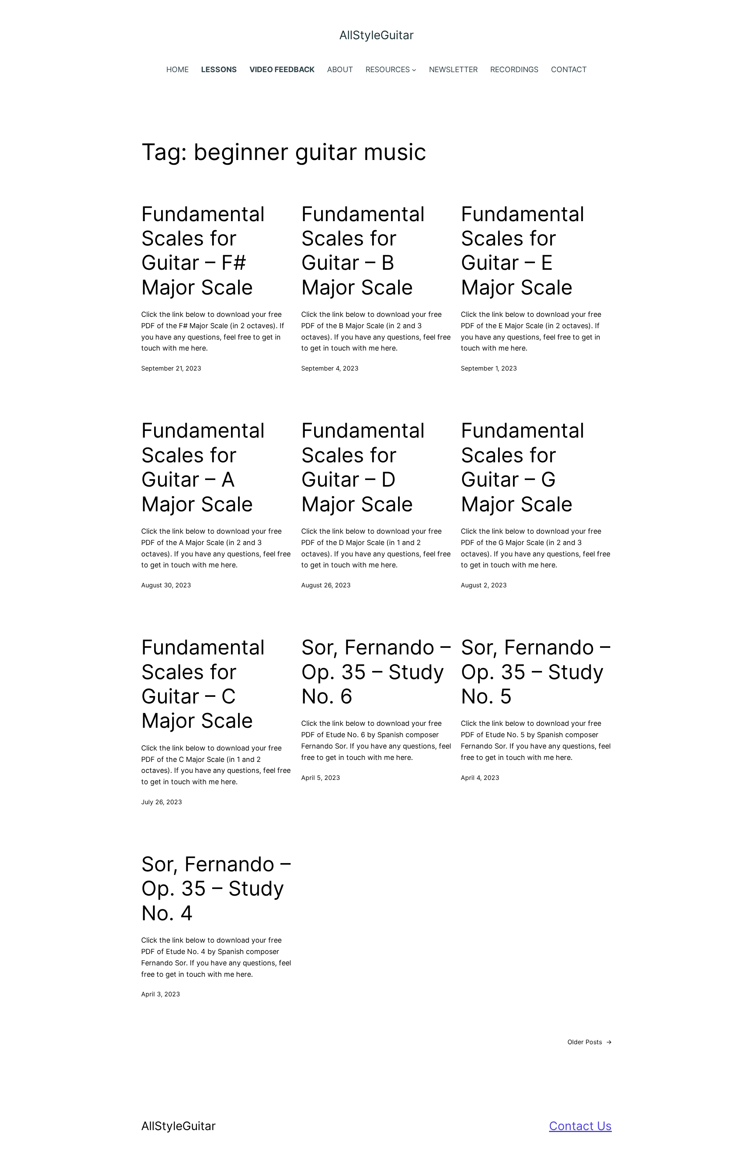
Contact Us (580, 1126)
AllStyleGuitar (376, 35)
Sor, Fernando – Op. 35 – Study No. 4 (216, 888)
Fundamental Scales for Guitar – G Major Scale (522, 467)
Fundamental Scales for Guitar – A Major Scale (203, 467)
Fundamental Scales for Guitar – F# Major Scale (203, 251)
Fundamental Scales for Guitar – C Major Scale (203, 684)
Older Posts (589, 1042)
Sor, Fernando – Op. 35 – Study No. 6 (376, 672)
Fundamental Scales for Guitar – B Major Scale (363, 251)
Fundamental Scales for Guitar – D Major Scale (363, 467)
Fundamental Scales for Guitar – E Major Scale (522, 251)
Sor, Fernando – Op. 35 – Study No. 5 (535, 672)
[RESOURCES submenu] (414, 69)
